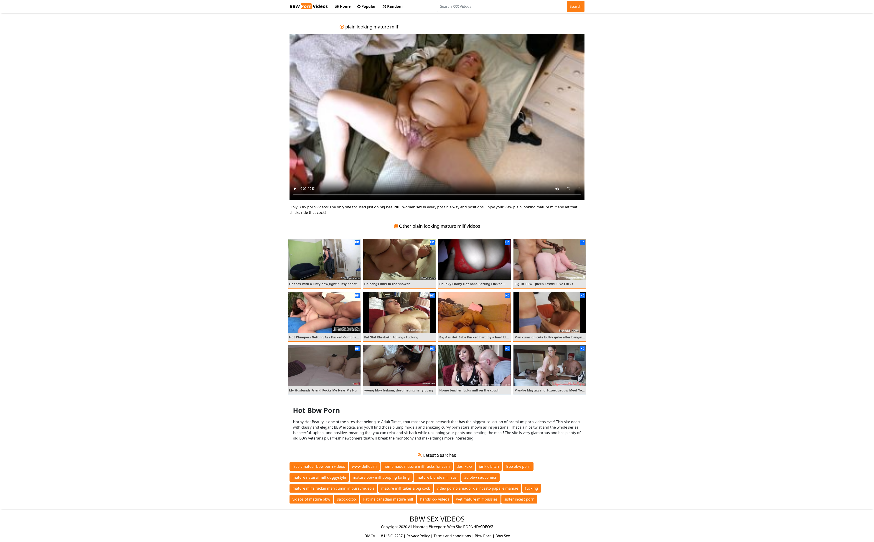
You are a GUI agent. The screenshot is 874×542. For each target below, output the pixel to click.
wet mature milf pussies (477, 499)
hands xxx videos (434, 499)
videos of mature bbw (311, 499)
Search (576, 6)
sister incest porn (519, 499)
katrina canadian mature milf (388, 499)
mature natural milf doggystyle (319, 477)
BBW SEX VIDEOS (437, 519)
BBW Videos (309, 6)
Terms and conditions (452, 535)
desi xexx (464, 466)
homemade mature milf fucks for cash (417, 466)
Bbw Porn (483, 535)
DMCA (369, 535)
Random (394, 6)
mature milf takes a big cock (405, 488)
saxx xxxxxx (346, 499)
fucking (531, 488)
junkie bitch (489, 466)
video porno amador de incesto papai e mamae (477, 488)
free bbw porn (518, 466)
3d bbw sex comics (480, 477)
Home (345, 6)
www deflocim (364, 466)
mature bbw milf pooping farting (381, 477)
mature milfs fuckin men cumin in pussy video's (333, 488)
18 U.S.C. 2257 (391, 535)
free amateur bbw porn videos (318, 466)
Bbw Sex (502, 535)
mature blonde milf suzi (437, 477)
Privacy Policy (418, 535)
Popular (368, 6)
